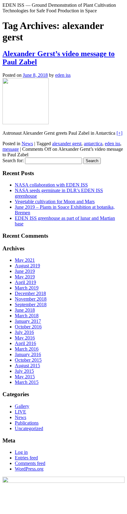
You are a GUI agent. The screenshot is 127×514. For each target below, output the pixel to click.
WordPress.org (29, 468)
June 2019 (25, 271)
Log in (21, 452)
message (10, 149)
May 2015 (25, 376)
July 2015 (24, 371)
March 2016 (27, 349)
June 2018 (25, 310)
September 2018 (31, 304)
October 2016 (28, 326)
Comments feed (30, 463)
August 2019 (27, 265)
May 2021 (25, 260)
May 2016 (25, 337)
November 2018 (31, 299)
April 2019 (25, 282)
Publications (27, 423)
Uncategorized (29, 428)
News (27, 143)
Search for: (13, 160)
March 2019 (27, 287)
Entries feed (26, 457)
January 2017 (28, 321)
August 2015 (27, 365)
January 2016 (28, 354)
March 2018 (27, 315)
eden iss (63, 75)
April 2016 (25, 343)
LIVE (20, 411)
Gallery (22, 406)
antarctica (93, 143)
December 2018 (30, 293)
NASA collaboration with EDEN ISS (51, 184)
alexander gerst (66, 143)
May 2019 (25, 276)
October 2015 (28, 360)
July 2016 (24, 332)
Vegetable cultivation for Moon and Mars (55, 201)
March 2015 (27, 382)
